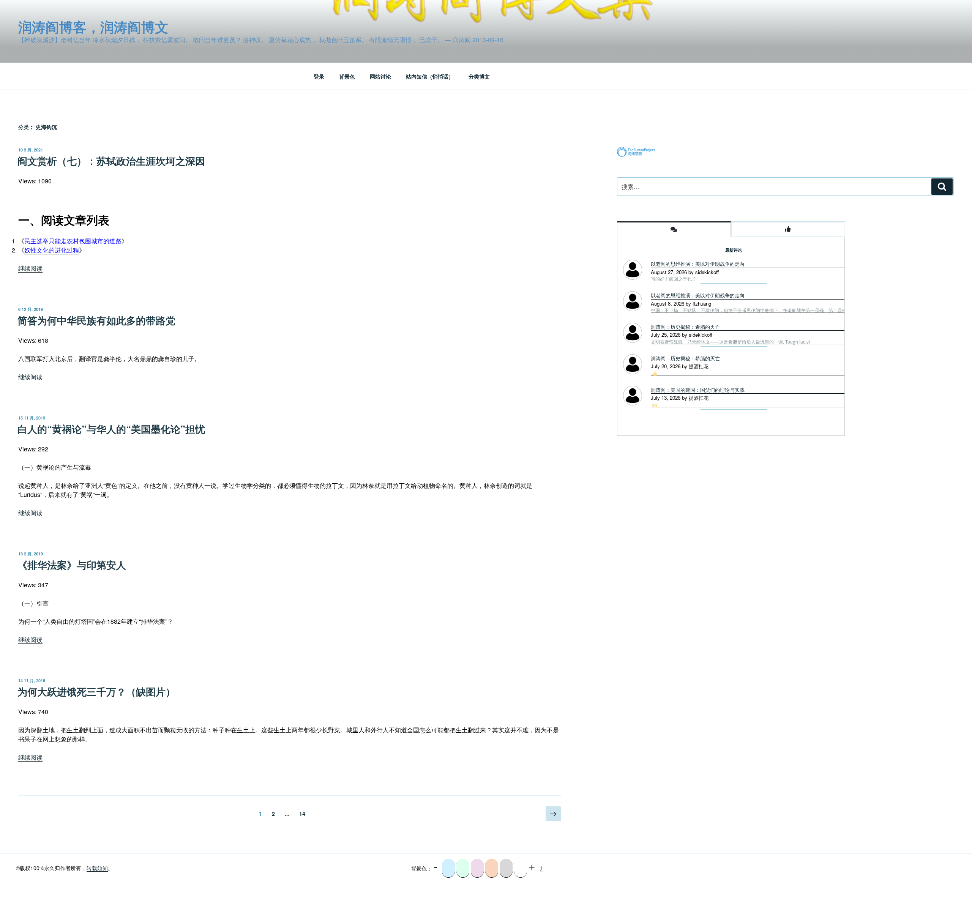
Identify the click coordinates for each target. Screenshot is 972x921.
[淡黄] (491, 868)
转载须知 (97, 868)
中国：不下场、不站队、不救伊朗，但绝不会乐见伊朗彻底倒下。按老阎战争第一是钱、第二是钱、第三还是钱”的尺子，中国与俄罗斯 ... (788, 310)
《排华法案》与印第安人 (71, 565)
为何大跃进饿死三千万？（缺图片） (96, 691)
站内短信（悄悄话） (430, 76)
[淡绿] (462, 868)
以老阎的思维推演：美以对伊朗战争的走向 (698, 263)
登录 (319, 76)
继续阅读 (30, 268)
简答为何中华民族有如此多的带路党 (96, 320)
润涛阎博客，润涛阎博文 (93, 26)
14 (302, 813)
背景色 (347, 76)
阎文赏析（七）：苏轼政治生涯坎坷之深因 (111, 161)
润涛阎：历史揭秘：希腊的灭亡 (685, 326)
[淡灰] (506, 868)
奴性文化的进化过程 (51, 250)
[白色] (520, 868)
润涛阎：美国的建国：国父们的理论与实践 (698, 389)
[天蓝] (448, 868)
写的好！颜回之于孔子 (673, 278)
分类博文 (479, 76)
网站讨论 (380, 76)
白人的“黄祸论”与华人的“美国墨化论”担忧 (111, 429)
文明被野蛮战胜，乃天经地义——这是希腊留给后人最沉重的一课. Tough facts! (730, 341)
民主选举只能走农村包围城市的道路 (73, 241)
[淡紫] (477, 868)
